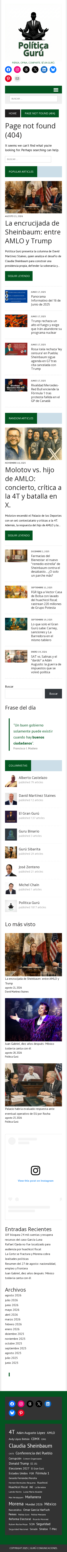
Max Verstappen (16, 1497)
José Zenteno (29, 867)
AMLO (51, 1433)
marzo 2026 (12, 1319)
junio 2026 (11, 1305)
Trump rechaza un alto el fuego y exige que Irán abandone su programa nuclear (46, 327)
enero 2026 (12, 1329)
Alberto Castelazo (33, 777)
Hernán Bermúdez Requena (22, 1482)
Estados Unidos (18, 1473)
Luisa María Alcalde (32, 1491)
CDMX (35, 1439)
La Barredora (40, 1487)
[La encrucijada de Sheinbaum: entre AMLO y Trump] (33, 211)
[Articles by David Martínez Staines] (11, 802)
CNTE (11, 1453)
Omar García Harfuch (36, 1510)
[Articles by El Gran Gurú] (11, 820)
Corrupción (15, 1458)
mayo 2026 (12, 1310)
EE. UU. (34, 1463)
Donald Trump (19, 1463)
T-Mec (53, 1529)
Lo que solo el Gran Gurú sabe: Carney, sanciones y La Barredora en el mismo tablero (44, 632)
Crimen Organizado (32, 1458)
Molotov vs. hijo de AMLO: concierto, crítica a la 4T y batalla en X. (33, 487)
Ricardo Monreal (40, 1519)
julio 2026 (11, 1300)
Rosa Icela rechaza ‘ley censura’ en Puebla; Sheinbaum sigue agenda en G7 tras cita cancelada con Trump (46, 359)
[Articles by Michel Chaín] (11, 891)
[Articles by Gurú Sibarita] (11, 856)
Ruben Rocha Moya (18, 1524)
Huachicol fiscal (18, 1487)
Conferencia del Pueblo (34, 1453)
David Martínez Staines (37, 795)
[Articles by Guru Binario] (11, 838)
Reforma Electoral (20, 1519)
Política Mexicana (38, 1514)
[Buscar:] (28, 159)
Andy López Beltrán (19, 1439)
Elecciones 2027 (19, 1468)
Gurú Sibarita (29, 849)
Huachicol (42, 1482)
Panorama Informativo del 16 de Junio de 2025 (46, 300)
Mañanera (33, 1496)
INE (31, 1487)
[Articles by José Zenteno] (11, 874)
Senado (34, 1529)
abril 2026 (11, 1314)
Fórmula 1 (42, 1473)
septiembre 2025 (15, 1348)
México (50, 1504)
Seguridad (43, 1524)
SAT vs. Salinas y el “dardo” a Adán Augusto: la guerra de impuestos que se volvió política (46, 664)
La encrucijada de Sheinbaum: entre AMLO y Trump (33, 231)
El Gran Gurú (29, 813)
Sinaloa (43, 1529)
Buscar (9, 686)
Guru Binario (29, 831)
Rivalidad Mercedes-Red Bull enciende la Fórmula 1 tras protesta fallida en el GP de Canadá (45, 393)
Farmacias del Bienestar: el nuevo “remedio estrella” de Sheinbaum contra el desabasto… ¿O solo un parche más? (45, 566)
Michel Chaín (29, 885)
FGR (31, 1473)
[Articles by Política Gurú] (11, 909)
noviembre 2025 (15, 1338)
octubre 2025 (13, 1343)
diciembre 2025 (14, 1334)
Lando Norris (15, 1491)
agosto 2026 (13, 1295)
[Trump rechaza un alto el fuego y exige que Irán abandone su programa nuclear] (16, 324)
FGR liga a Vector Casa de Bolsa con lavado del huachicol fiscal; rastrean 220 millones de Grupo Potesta (46, 600)
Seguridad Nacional (18, 1529)
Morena (16, 1504)
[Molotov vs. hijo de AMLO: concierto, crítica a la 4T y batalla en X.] (33, 457)
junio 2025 (11, 1363)
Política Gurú (29, 902)
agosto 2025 (13, 1353)
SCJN (32, 1524)
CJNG (43, 1439)
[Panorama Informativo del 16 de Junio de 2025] (16, 300)
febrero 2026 (13, 1324)
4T (12, 1431)
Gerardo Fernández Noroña (23, 1478)
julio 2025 (11, 1358)
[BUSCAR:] (33, 98)
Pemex (13, 1514)
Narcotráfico (15, 1510)
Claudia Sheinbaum (30, 1445)
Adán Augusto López (31, 1433)
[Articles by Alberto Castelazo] (11, 784)
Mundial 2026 (34, 1504)
